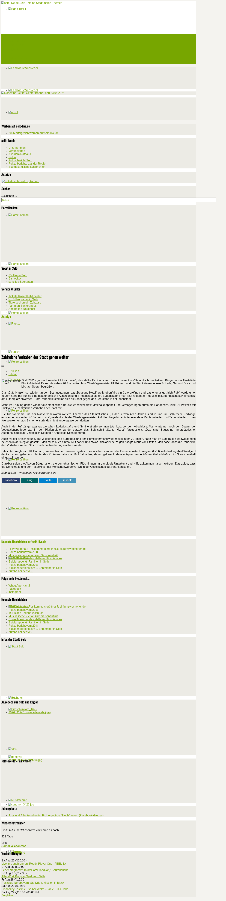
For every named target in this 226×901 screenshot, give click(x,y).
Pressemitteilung (17, 57)
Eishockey (15, 278)
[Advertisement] (27, 108)
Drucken (13, 371)
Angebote (13, 49)
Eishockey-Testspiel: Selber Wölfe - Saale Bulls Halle (34, 889)
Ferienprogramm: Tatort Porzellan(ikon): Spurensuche (35, 870)
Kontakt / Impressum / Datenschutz (28, 62)
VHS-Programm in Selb (23, 299)
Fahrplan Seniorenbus (22, 305)
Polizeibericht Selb (20, 160)
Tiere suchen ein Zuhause (24, 302)
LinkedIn (67, 480)
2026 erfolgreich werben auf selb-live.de (33, 133)
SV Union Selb (17, 275)
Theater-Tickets (17, 45)
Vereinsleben (16, 150)
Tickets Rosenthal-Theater (24, 296)
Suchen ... (10, 195)
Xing (29, 480)
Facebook (11, 480)
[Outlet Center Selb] (20, 181)
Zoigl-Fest (7, 895)
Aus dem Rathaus (19, 154)
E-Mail (12, 374)
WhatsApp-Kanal (19, 585)
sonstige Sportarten (20, 281)
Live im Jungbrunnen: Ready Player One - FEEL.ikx (33, 863)
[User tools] (2, 366)
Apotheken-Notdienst (21, 308)
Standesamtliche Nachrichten (26, 166)
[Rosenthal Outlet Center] (33, 92)
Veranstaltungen (17, 40)
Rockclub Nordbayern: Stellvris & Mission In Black (32, 882)
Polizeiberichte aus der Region (27, 163)
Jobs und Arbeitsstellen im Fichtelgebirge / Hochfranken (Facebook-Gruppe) (55, 815)
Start (11, 36)
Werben (12, 53)
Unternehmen (17, 147)
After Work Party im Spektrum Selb (23, 876)
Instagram (14, 591)
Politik (12, 157)
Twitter (48, 480)
